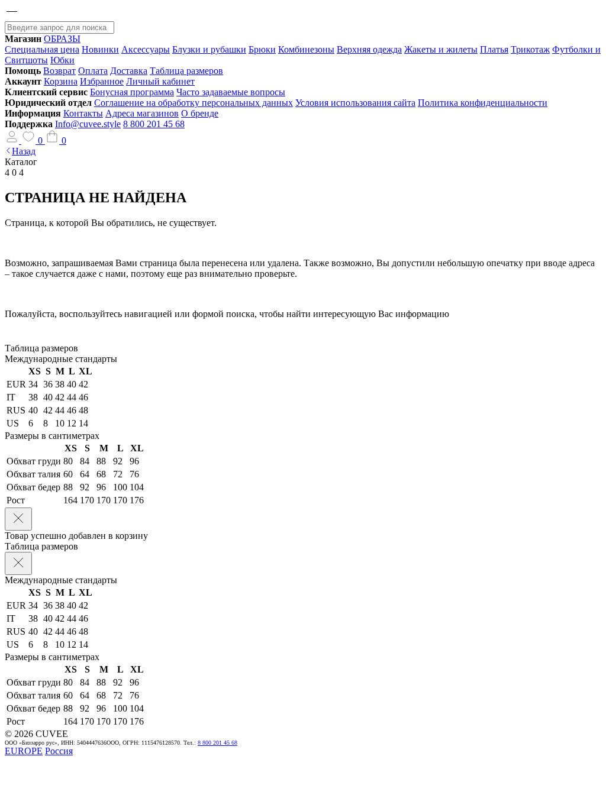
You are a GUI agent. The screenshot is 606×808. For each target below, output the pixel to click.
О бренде (199, 113)
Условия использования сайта (355, 103)
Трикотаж (530, 49)
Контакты (83, 113)
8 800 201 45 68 (154, 124)
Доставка (128, 71)
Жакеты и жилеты (441, 49)
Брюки (262, 49)
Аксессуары (145, 49)
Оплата (93, 71)
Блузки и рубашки (209, 49)
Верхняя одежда (369, 49)
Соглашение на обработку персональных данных (193, 103)
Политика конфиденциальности (482, 103)
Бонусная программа (132, 92)
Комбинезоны (306, 49)
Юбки (62, 60)
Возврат (59, 71)
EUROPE (24, 751)
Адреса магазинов (142, 113)
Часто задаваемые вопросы (230, 92)
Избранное (102, 81)
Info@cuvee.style (88, 124)
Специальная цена (42, 49)
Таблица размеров (186, 71)
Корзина (61, 81)
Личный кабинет (160, 81)
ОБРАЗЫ (62, 39)
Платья (494, 49)
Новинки (100, 49)
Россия (59, 751)
